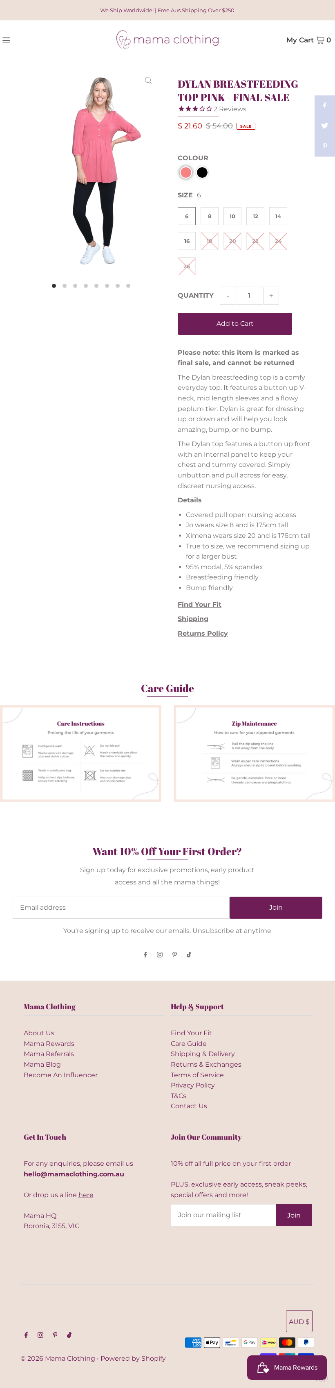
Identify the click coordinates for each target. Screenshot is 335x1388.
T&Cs (178, 1096)
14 (278, 216)
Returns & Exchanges (206, 1064)
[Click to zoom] (148, 80)
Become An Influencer (61, 1075)
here (86, 1195)
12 (255, 216)
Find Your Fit (191, 1033)
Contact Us (189, 1106)
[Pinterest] (174, 955)
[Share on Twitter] (325, 126)
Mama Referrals (49, 1054)
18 (209, 241)
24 (278, 241)
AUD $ (299, 1322)
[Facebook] (145, 955)
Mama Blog (42, 1064)
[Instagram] (160, 955)
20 (232, 241)
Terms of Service (197, 1075)
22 (255, 241)
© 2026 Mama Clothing (57, 1358)
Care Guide (189, 1044)
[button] (186, 172)
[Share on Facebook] (325, 105)
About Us (39, 1033)
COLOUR (193, 158)
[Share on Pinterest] (325, 146)
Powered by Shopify (133, 1358)
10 (232, 216)
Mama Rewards (49, 1044)
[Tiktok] (189, 955)
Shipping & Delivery (203, 1054)
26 (186, 266)
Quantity (196, 295)
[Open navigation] (25, 40)
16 (187, 241)
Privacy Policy (193, 1085)
